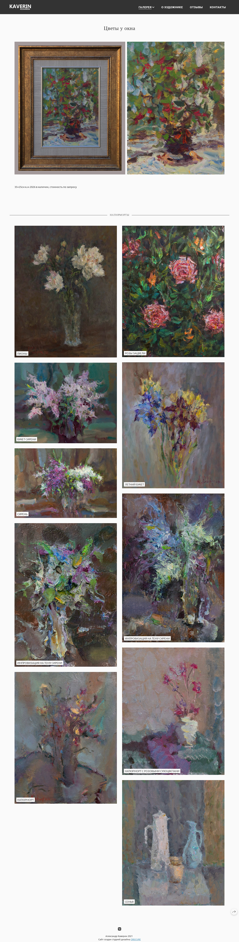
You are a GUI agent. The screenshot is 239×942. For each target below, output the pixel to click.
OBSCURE (136, 939)
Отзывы (196, 7)
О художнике (172, 7)
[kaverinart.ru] (20, 7)
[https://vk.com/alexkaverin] (119, 928)
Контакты (218, 7)
